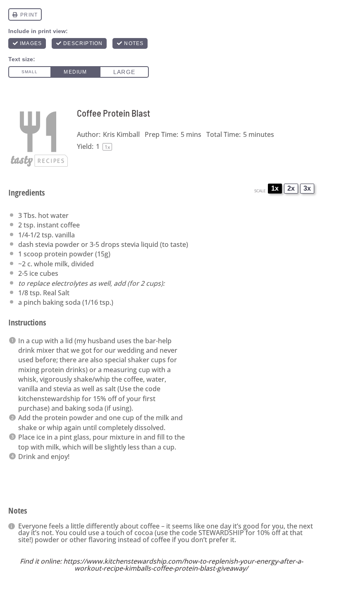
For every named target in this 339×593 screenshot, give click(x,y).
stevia (44, 244)
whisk (27, 379)
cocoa (143, 532)
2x (291, 188)
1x (275, 188)
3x (307, 188)
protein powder (68, 253)
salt (110, 388)
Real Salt (56, 292)
